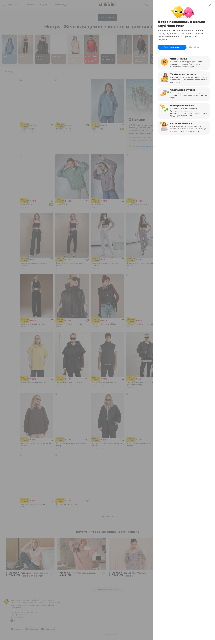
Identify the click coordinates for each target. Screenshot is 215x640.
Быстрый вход (172, 47)
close (210, 4)
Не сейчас (194, 47)
